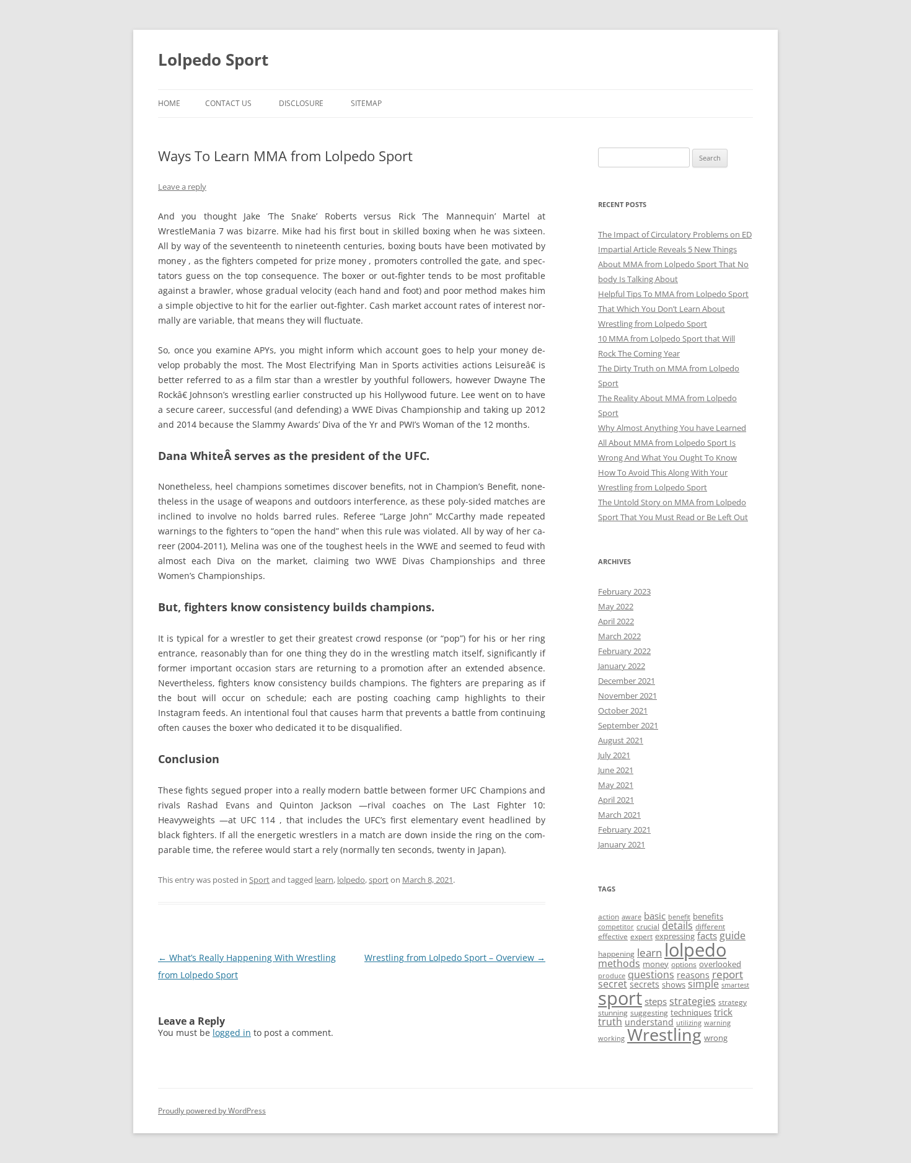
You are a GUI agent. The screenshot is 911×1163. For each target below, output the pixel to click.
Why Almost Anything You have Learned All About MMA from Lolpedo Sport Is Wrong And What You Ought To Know (672, 442)
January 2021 (621, 844)
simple (703, 984)
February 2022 (624, 651)
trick (723, 1012)
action (608, 916)
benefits (708, 916)
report (727, 974)
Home (169, 103)
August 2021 (620, 740)
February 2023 (624, 591)
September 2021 (628, 725)
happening (616, 954)
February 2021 (624, 829)
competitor (616, 926)
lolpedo (351, 879)
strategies (692, 1001)
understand (649, 1022)
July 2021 (614, 755)
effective (613, 936)
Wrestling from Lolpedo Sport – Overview (454, 957)
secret (612, 984)
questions (651, 974)
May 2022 (615, 606)
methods (619, 963)
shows (673, 984)
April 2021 (616, 799)
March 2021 (619, 814)
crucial (647, 926)
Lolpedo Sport (213, 59)
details (677, 925)
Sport (259, 879)
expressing (675, 936)
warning (717, 1023)
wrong (716, 1037)
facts (707, 935)
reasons (693, 975)
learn (324, 879)
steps (656, 1001)
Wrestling (664, 1034)
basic (655, 915)
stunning (613, 1012)
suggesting (649, 1012)
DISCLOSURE (301, 103)
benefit (679, 917)
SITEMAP (366, 103)
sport (379, 879)
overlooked (720, 964)
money (656, 964)
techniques (691, 1012)
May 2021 (615, 784)
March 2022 (619, 636)
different (710, 926)
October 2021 (623, 710)
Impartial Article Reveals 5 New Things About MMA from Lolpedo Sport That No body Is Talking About (673, 264)
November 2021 (627, 695)
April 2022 (616, 621)
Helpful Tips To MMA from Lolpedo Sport (673, 293)
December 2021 (626, 680)
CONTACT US (228, 103)
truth (610, 1021)
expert (641, 936)
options (684, 964)
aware (631, 917)
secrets (644, 984)
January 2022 (621, 665)
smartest (735, 985)
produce (611, 975)
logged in (232, 1032)
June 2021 (615, 770)
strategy (732, 1002)
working (611, 1038)
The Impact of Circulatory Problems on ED (675, 234)
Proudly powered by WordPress (212, 1110)
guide (733, 935)
